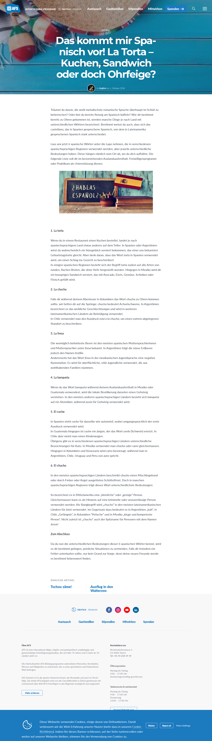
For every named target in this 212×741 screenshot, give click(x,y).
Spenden (148, 622)
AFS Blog (106, 30)
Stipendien (108, 622)
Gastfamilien (86, 622)
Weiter (151, 725)
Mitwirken (129, 622)
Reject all (166, 725)
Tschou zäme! (61, 586)
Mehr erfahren (32, 692)
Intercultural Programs (13, 10)
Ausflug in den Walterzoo (101, 588)
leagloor (102, 88)
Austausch (64, 622)
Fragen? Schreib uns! (124, 709)
